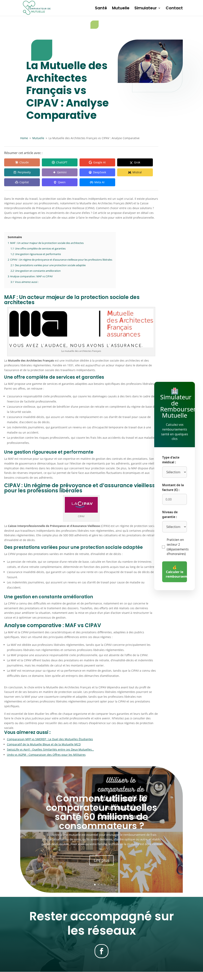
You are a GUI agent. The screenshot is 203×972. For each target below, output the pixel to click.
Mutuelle (120, 9)
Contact (174, 9)
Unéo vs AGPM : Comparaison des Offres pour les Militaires (46, 755)
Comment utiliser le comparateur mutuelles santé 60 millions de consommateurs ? (101, 812)
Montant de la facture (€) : (173, 487)
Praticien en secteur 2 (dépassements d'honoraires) (178, 547)
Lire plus (101, 860)
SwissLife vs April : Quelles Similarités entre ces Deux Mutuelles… (50, 749)
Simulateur (145, 9)
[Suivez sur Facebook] (101, 951)
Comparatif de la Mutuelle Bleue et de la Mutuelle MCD (44, 744)
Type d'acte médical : (170, 459)
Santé (101, 9)
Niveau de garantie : (170, 514)
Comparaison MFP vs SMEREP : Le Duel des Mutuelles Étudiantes (50, 739)
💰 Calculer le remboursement (176, 572)
